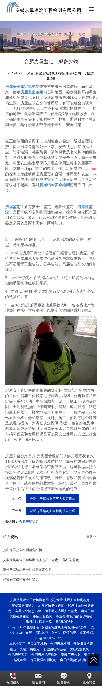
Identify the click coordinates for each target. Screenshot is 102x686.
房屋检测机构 (79, 649)
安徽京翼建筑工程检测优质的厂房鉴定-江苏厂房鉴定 (41, 560)
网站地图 (42, 633)
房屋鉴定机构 (37, 644)
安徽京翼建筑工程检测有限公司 (64, 627)
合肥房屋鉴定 (29, 521)
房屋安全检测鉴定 (77, 600)
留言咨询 (63, 682)
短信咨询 (38, 682)
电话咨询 (12, 682)
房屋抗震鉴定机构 (73, 660)
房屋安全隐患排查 (28, 611)
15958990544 (64, 622)
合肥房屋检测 (60, 644)
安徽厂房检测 (71, 655)
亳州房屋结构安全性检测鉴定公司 (27, 570)
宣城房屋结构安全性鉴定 (21, 579)
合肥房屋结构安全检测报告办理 (52, 510)
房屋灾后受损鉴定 (51, 605)
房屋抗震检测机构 (43, 660)
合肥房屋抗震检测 (44, 655)
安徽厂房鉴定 (30, 649)
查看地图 (89, 682)
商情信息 (69, 633)
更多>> (91, 536)
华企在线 (25, 633)
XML (56, 633)
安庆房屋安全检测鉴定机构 (22, 550)
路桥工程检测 (42, 616)
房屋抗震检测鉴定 (21, 605)
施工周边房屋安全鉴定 (61, 611)
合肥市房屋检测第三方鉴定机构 (52, 498)
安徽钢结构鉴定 (54, 649)
